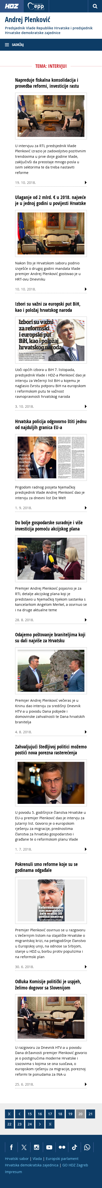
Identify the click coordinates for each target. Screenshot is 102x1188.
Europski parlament (62, 1158)
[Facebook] (11, 1147)
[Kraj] (50, 1124)
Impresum (13, 1171)
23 (20, 1124)
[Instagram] (36, 1147)
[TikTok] (74, 1147)
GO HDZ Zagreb (75, 1165)
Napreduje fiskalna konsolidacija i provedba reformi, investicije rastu (47, 83)
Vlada (37, 1158)
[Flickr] (61, 1147)
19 (70, 1113)
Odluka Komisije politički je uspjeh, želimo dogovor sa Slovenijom (48, 984)
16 (40, 1113)
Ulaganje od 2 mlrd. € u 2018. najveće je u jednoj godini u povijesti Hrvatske (50, 200)
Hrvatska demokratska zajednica (31, 1165)
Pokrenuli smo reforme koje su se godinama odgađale (46, 867)
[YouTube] (49, 1147)
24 (30, 1124)
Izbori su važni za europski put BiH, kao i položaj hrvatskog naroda (47, 307)
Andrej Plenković (27, 19)
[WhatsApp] (87, 1147)
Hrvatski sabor (17, 1158)
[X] (24, 1147)
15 (30, 1113)
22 (9, 1124)
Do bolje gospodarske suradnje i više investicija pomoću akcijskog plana (49, 525)
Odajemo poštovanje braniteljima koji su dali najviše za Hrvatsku (50, 637)
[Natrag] (19, 1113)
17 (50, 1113)
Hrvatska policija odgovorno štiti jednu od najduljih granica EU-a (51, 424)
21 (91, 1113)
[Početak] (9, 1113)
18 (60, 1113)
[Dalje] (39, 1124)
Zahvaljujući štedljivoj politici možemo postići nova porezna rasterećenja (51, 749)
